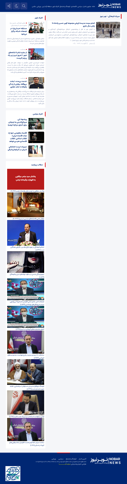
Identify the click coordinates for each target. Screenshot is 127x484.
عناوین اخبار (87, 6)
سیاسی (79, 6)
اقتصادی (74, 6)
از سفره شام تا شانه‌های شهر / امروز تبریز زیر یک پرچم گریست (17, 55)
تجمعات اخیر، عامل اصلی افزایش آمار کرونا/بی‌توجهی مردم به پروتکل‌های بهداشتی (27, 303)
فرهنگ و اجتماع (65, 6)
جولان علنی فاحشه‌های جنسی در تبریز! (31, 218)
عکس (34, 6)
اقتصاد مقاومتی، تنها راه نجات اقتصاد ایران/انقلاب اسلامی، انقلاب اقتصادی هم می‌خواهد (17, 137)
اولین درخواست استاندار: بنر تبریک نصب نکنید (29, 416)
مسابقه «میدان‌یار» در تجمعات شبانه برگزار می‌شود (18, 31)
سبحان (91, 43)
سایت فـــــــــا (64, 464)
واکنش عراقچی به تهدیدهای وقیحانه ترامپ (30, 191)
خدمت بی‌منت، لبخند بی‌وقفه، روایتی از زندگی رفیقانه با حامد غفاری (18, 84)
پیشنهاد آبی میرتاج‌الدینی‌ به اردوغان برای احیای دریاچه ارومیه (17, 122)
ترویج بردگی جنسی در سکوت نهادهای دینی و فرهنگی (27, 274)
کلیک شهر (55, 6)
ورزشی (39, 6)
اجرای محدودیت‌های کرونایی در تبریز (32, 329)
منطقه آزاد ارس (47, 6)
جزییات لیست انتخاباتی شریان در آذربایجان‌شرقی (17, 148)
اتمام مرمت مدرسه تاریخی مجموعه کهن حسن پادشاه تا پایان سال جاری (73, 24)
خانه (93, 6)
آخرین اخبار (82, 459)
